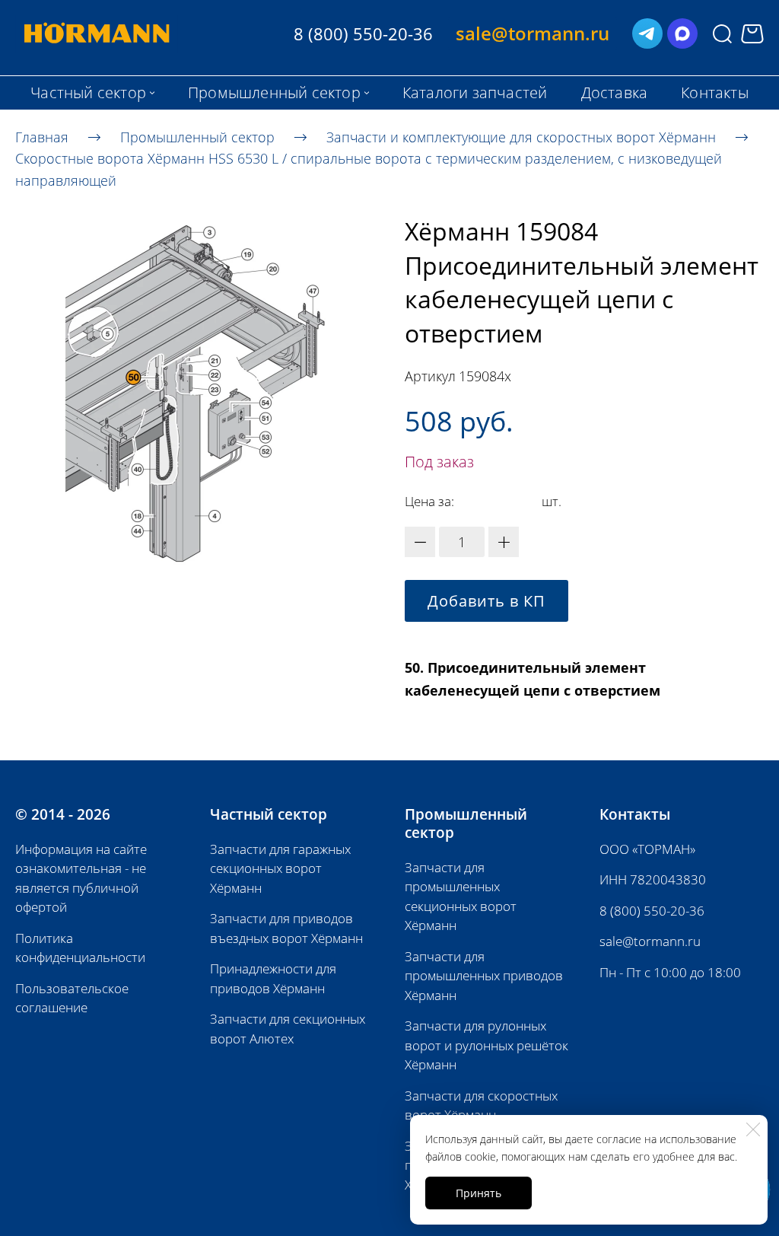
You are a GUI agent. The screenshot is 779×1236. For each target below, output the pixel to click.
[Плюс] (503, 542)
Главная (41, 136)
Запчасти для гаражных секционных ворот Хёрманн (280, 868)
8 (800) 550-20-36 (651, 910)
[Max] (682, 33)
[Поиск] (722, 33)
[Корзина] (752, 33)
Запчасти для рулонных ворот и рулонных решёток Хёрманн (486, 1045)
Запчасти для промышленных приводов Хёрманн (484, 976)
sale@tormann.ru (650, 941)
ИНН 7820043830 (652, 879)
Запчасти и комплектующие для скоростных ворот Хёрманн (521, 136)
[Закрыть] (753, 1129)
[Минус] (420, 542)
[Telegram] (647, 33)
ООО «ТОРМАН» (647, 849)
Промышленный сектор (197, 136)
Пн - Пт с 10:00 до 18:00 (670, 972)
